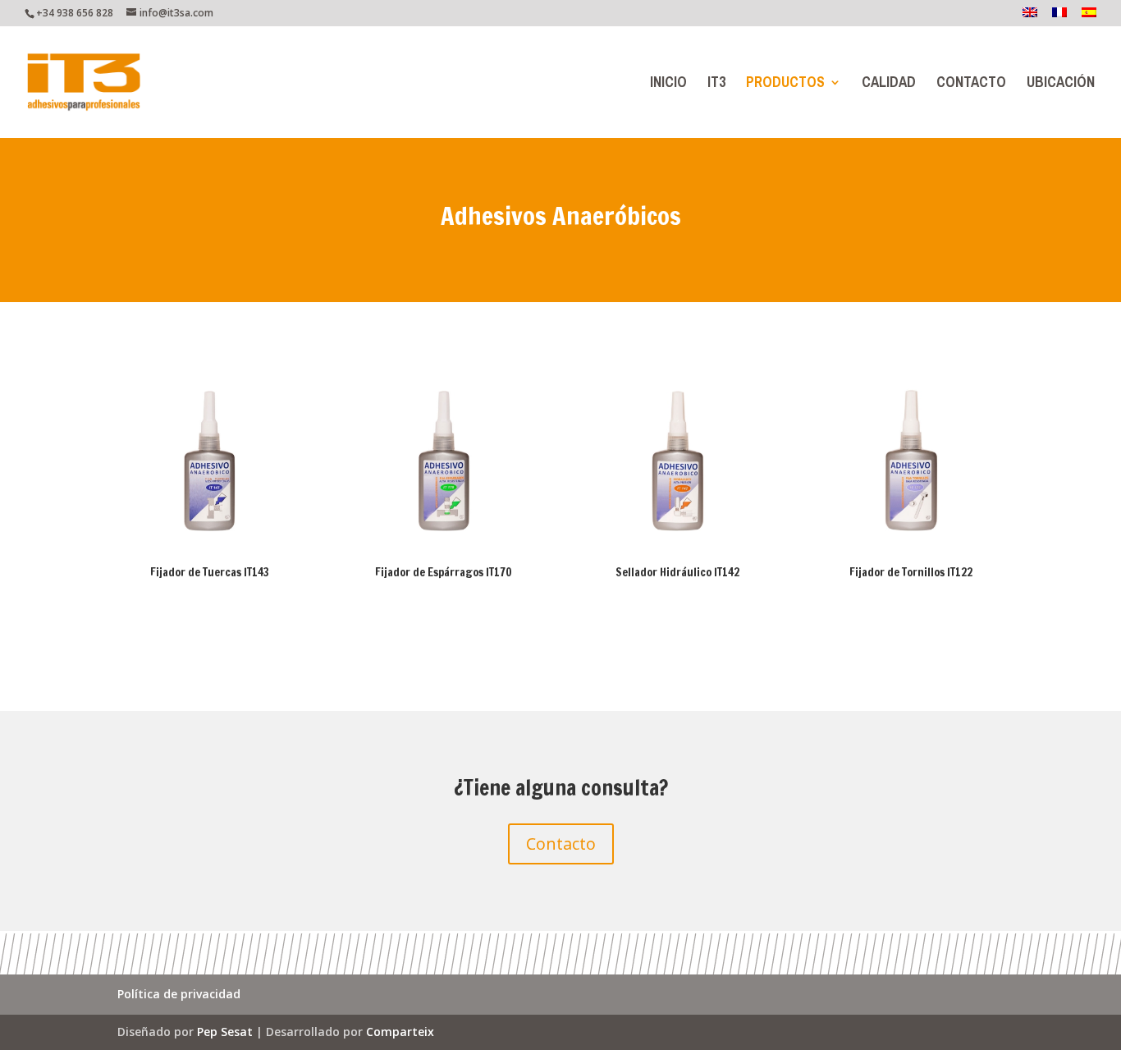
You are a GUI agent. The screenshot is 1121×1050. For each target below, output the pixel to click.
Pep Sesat (225, 1031)
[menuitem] (1030, 16)
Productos (785, 85)
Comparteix (400, 1031)
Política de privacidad (178, 995)
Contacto (971, 85)
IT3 (716, 85)
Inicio (668, 85)
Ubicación (1061, 85)
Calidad (889, 85)
